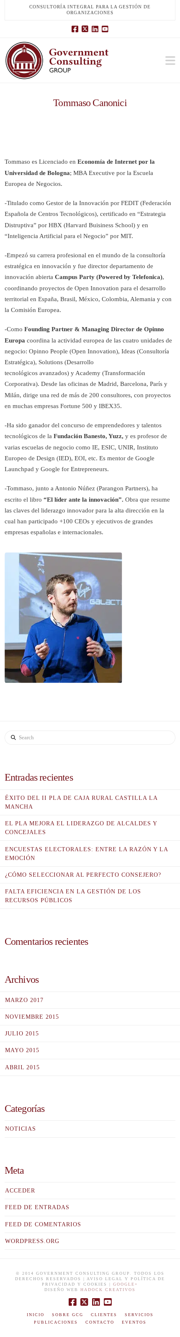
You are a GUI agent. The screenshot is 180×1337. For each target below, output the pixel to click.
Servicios (139, 1314)
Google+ (125, 1284)
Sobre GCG (67, 1314)
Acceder (20, 1190)
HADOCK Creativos (108, 1289)
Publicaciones (56, 1322)
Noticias (20, 1129)
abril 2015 (22, 1067)
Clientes (104, 1314)
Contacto (99, 1322)
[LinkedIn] (95, 29)
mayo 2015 (22, 1050)
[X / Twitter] (85, 29)
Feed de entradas (37, 1207)
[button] (170, 61)
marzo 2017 (24, 1000)
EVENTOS (134, 1322)
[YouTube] (105, 29)
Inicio (35, 1314)
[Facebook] (75, 29)
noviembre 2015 (32, 1017)
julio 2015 (22, 1033)
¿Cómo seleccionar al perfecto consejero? (83, 875)
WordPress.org (32, 1241)
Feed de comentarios (43, 1224)
